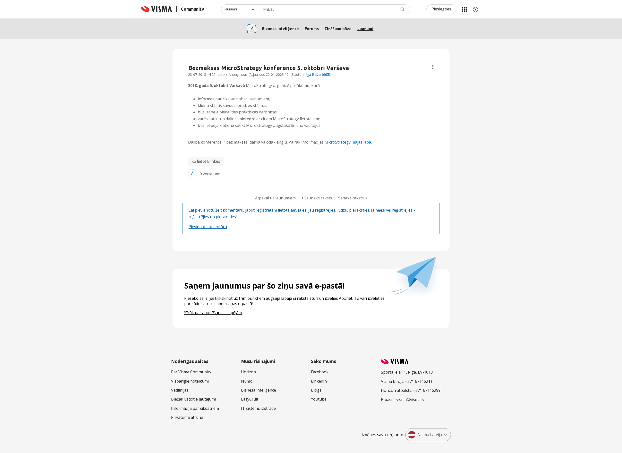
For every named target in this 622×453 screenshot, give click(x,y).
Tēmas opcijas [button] (433, 66)
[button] (192, 173)
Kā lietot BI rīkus (206, 161)
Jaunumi (365, 28)
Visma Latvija (430, 434)
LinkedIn (319, 381)
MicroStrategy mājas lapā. (348, 142)
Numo (246, 381)
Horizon (248, 372)
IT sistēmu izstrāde (258, 408)
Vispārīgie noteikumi (190, 381)
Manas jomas (464, 9)
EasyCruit (249, 399)
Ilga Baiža (313, 74)
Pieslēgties (441, 9)
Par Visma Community (191, 372)
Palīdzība (475, 9)
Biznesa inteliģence (280, 28)
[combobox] (333, 9)
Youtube (319, 399)
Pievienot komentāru (208, 226)
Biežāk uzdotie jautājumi (193, 399)
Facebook (319, 372)
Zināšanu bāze (338, 28)
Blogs (316, 390)
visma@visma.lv (410, 399)
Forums (312, 28)
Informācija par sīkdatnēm (195, 408)
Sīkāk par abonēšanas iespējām (213, 312)
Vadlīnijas (179, 390)
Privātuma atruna (187, 417)
